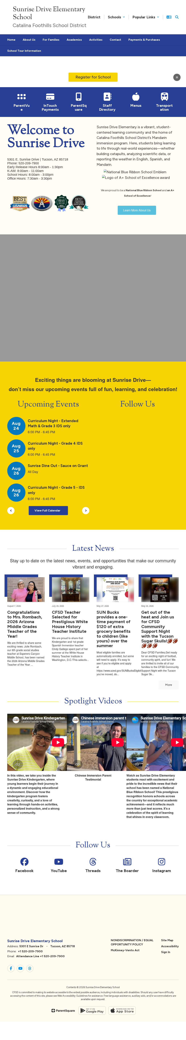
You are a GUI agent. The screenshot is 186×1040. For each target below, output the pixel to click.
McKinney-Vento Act (125, 950)
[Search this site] (177, 17)
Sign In (165, 952)
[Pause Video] (177, 78)
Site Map (167, 940)
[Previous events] (11, 510)
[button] (116, 17)
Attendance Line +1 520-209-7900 (40, 956)
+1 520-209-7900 (30, 951)
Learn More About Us (137, 210)
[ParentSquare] (63, 1010)
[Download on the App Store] (122, 1010)
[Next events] (85, 510)
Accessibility (170, 946)
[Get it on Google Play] (92, 1010)
